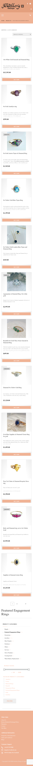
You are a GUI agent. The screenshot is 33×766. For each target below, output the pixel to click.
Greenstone (7, 635)
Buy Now (16, 79)
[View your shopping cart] (30, 15)
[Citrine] (4, 681)
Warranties (4, 724)
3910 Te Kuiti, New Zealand (11, 752)
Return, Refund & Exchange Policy (10, 722)
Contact (3, 726)
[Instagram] (30, 3)
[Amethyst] (4, 679)
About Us (3, 720)
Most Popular (8, 641)
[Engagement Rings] (4, 688)
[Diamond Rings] (4, 683)
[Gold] (4, 692)
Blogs (2, 739)
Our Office (3, 728)
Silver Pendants (9, 653)
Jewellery (7, 638)
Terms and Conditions (6, 737)
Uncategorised (8, 656)
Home (2, 20)
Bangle (6, 629)
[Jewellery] (4, 694)
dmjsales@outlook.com (10, 750)
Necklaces (7, 644)
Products (8, 20)
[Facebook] (27, 3)
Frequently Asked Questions (8, 735)
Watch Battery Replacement (12, 658)
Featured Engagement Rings (12, 632)
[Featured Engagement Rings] (4, 690)
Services (7, 650)
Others (6, 647)
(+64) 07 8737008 (8, 747)
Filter (9, 701)
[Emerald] (4, 685)
